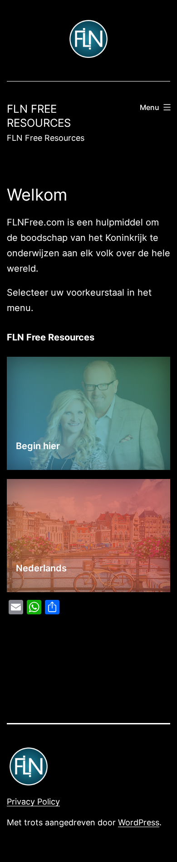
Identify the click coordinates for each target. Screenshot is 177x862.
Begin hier (38, 446)
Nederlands (41, 568)
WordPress (138, 822)
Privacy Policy (33, 801)
